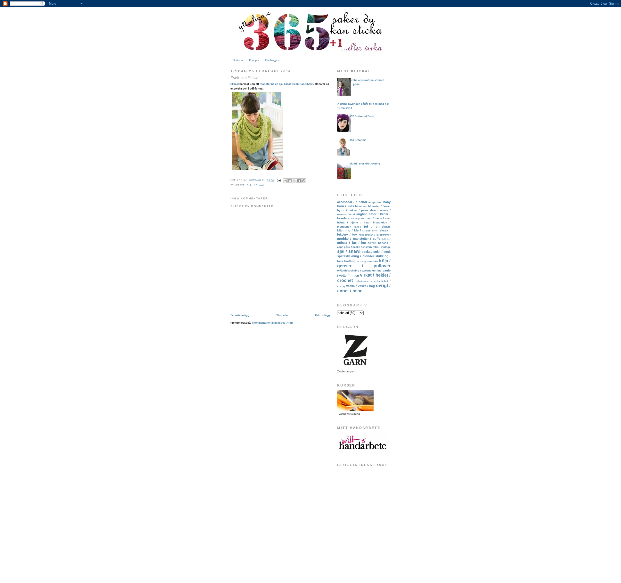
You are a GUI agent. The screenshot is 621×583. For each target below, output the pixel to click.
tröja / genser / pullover (364, 263)
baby (387, 202)
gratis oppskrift (357, 218)
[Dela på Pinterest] (303, 180)
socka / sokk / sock (376, 252)
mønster (386, 239)
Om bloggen (272, 60)
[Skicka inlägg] (279, 180)
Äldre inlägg (322, 315)
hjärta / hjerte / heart (353, 222)
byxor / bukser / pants (352, 210)
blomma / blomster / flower (373, 206)
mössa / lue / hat (351, 243)
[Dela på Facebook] (299, 180)
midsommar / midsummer (375, 234)
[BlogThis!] (289, 180)
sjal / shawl (256, 185)
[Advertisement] (361, 540)
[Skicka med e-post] (285, 180)
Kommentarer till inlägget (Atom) (273, 322)
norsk (372, 243)
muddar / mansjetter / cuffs (358, 238)
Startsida (237, 60)
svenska (372, 261)
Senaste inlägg (239, 315)
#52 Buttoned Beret (362, 116)
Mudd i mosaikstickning (365, 163)
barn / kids (345, 206)
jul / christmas (377, 226)
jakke (357, 226)
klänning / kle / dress (354, 230)
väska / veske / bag (360, 286)
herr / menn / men (379, 218)
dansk (351, 214)
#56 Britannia (358, 140)
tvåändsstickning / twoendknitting (359, 270)
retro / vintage (382, 247)
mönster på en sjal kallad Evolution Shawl (286, 84)
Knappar (254, 60)
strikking (362, 261)
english (362, 214)
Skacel (234, 84)
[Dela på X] (294, 180)
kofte (374, 231)
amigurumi (375, 202)
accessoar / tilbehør (352, 202)
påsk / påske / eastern (358, 247)
